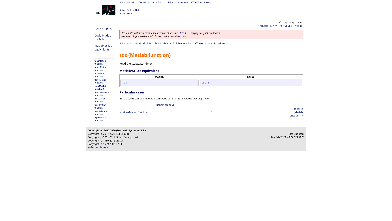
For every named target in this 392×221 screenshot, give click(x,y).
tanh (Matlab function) (100, 69)
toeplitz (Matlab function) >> (296, 112)
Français (263, 25)
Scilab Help (103, 29)
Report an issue (165, 105)
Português (285, 25)
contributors (100, 147)
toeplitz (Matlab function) (102, 94)
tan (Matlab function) (100, 62)
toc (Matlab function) (100, 87)
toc (124, 82)
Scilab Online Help (129, 10)
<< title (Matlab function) (134, 112)
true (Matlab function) (100, 113)
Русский (298, 25)
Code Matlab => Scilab (102, 37)
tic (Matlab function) (99, 75)
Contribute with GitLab (152, 2)
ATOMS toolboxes (201, 2)
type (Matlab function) (100, 119)
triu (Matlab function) (100, 106)
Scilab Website (127, 2)
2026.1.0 (183, 33)
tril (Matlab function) (100, 100)
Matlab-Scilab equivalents (103, 47)
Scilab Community (178, 2)
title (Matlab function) (100, 81)
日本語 (273, 25)
